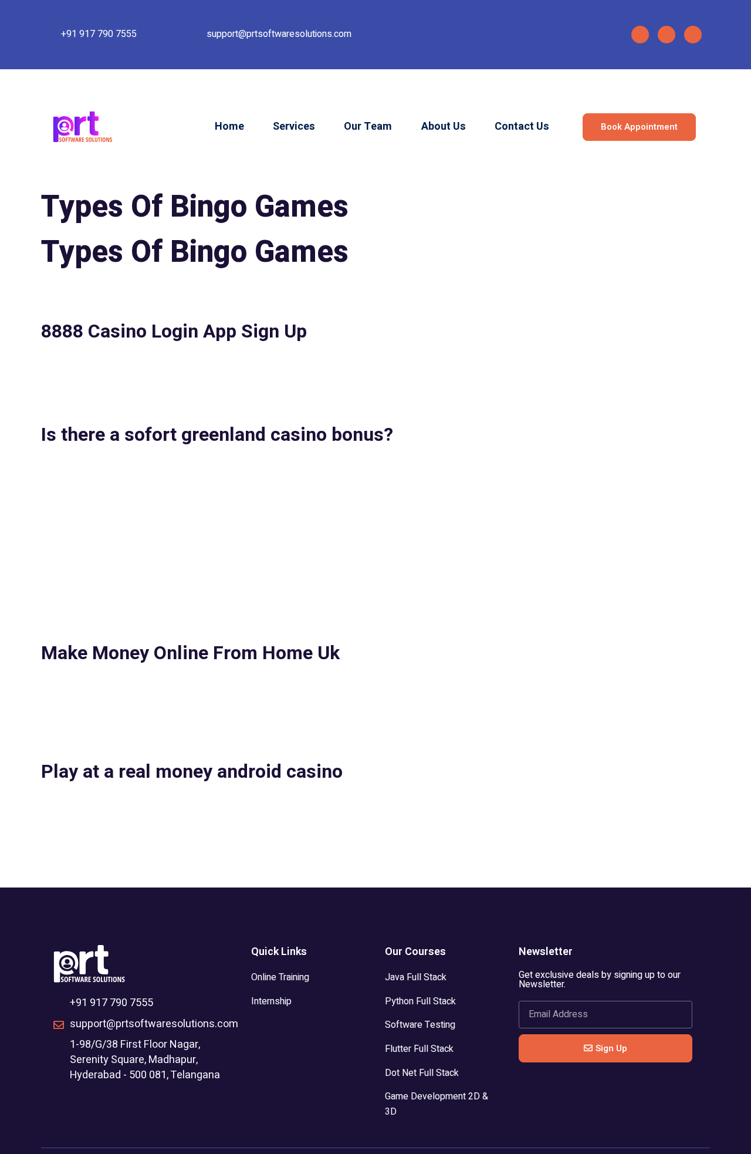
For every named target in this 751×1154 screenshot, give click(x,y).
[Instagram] (666, 34)
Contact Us (522, 126)
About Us (443, 126)
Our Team (368, 126)
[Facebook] (640, 34)
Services (294, 126)
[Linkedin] (693, 34)
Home (229, 126)
